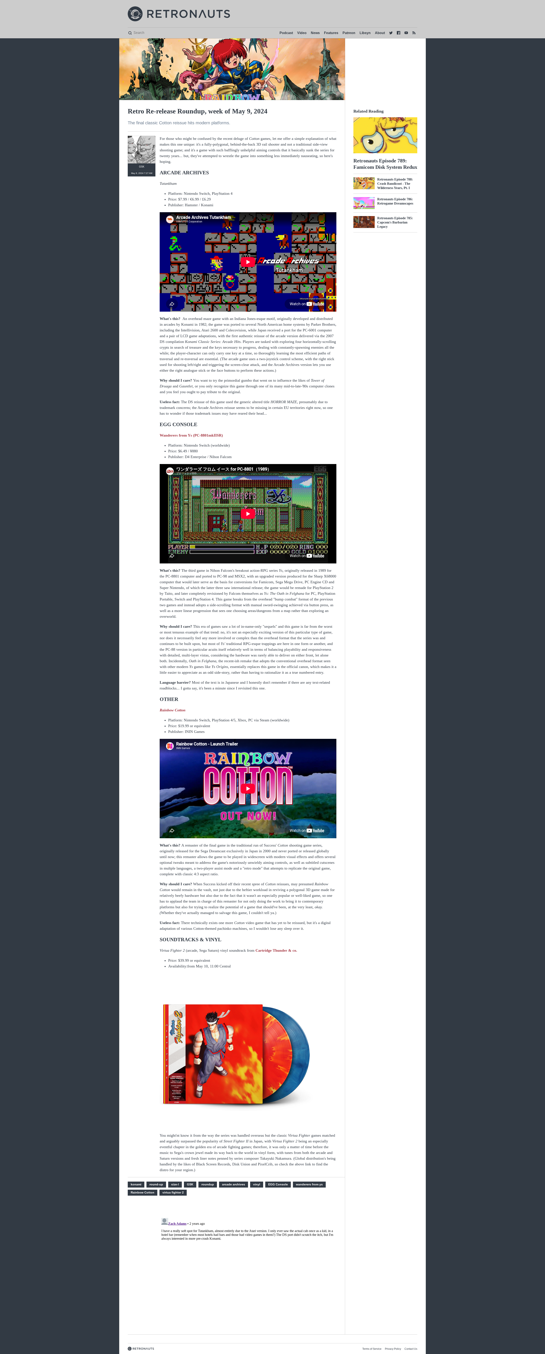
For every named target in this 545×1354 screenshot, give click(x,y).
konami (136, 1184)
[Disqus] (248, 1269)
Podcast (286, 33)
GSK (190, 1184)
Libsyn (365, 33)
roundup (207, 1184)
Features (331, 33)
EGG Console (278, 1184)
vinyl (256, 1184)
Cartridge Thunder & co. (276, 950)
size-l (175, 1184)
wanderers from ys (309, 1184)
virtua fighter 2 (173, 1192)
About (380, 33)
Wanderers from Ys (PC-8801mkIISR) (191, 435)
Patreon (349, 33)
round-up (156, 1184)
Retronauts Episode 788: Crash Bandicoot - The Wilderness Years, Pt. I (395, 184)
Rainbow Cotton (172, 710)
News (315, 33)
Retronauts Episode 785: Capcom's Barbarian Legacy (395, 222)
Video (302, 33)
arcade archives (233, 1184)
